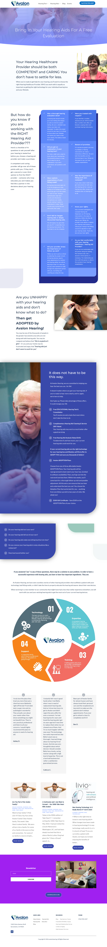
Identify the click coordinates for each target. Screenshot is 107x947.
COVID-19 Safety (60, 926)
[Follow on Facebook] (12, 931)
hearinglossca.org (53, 894)
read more (17, 841)
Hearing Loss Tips (18, 808)
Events (69, 3)
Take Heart (19, 810)
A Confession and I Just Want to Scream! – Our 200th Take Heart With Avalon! (53, 804)
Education (44, 921)
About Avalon (36, 919)
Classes (75, 812)
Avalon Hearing (17, 807)
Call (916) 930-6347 (87, 3)
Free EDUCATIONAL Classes (63, 921)
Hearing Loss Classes (65, 919)
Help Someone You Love (62, 929)
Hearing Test (42, 3)
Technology (76, 814)
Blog (63, 3)
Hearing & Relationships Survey (64, 924)
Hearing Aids (54, 3)
